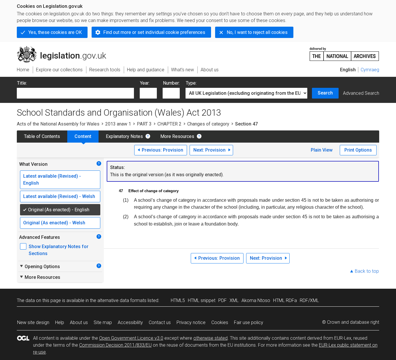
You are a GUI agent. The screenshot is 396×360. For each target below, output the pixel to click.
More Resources (177, 136)
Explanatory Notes (124, 136)
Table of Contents (42, 136)
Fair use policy (248, 322)
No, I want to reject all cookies (257, 32)
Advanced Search (361, 93)
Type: (191, 83)
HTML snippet (201, 300)
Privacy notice (191, 322)
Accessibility (130, 322)
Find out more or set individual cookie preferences (154, 32)
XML (234, 300)
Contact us (160, 322)
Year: (145, 83)
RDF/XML (309, 300)
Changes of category (208, 124)
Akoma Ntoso (255, 300)
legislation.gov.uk (64, 48)
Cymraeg (370, 69)
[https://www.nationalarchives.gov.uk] (344, 51)
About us (79, 322)
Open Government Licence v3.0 (131, 338)
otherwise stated (210, 338)
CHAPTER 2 (169, 124)
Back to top (367, 271)
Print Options (358, 150)
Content (83, 136)
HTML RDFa (285, 300)
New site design (33, 322)
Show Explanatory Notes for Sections (58, 250)
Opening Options (39, 266)
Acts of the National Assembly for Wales (58, 124)
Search (325, 93)
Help (59, 322)
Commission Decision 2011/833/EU (115, 345)
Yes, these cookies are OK (55, 32)
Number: (171, 83)
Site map (103, 322)
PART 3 (144, 124)
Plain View (322, 150)
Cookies (219, 322)
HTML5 (178, 300)
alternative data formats (121, 300)
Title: (22, 83)
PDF (222, 300)
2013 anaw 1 (118, 124)
